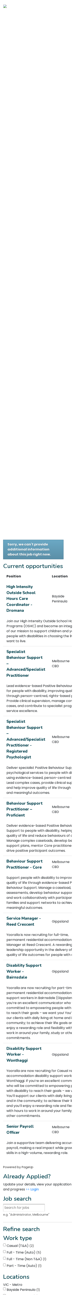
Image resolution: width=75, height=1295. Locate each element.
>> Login (32, 1189)
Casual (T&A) (19, 1245)
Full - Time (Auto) (23, 1252)
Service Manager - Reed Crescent (23, 921)
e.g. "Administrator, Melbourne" (26, 1215)
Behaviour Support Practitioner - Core (24, 864)
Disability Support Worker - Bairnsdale (23, 971)
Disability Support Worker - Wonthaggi (23, 1054)
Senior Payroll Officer (20, 1129)
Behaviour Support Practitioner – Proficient (24, 809)
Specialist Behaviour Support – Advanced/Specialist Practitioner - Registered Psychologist (25, 739)
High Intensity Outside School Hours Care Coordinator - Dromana (21, 598)
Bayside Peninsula (23, 1289)
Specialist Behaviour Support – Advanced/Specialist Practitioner (25, 663)
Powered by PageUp (18, 1167)
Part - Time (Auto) (23, 1265)
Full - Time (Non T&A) (26, 1259)
